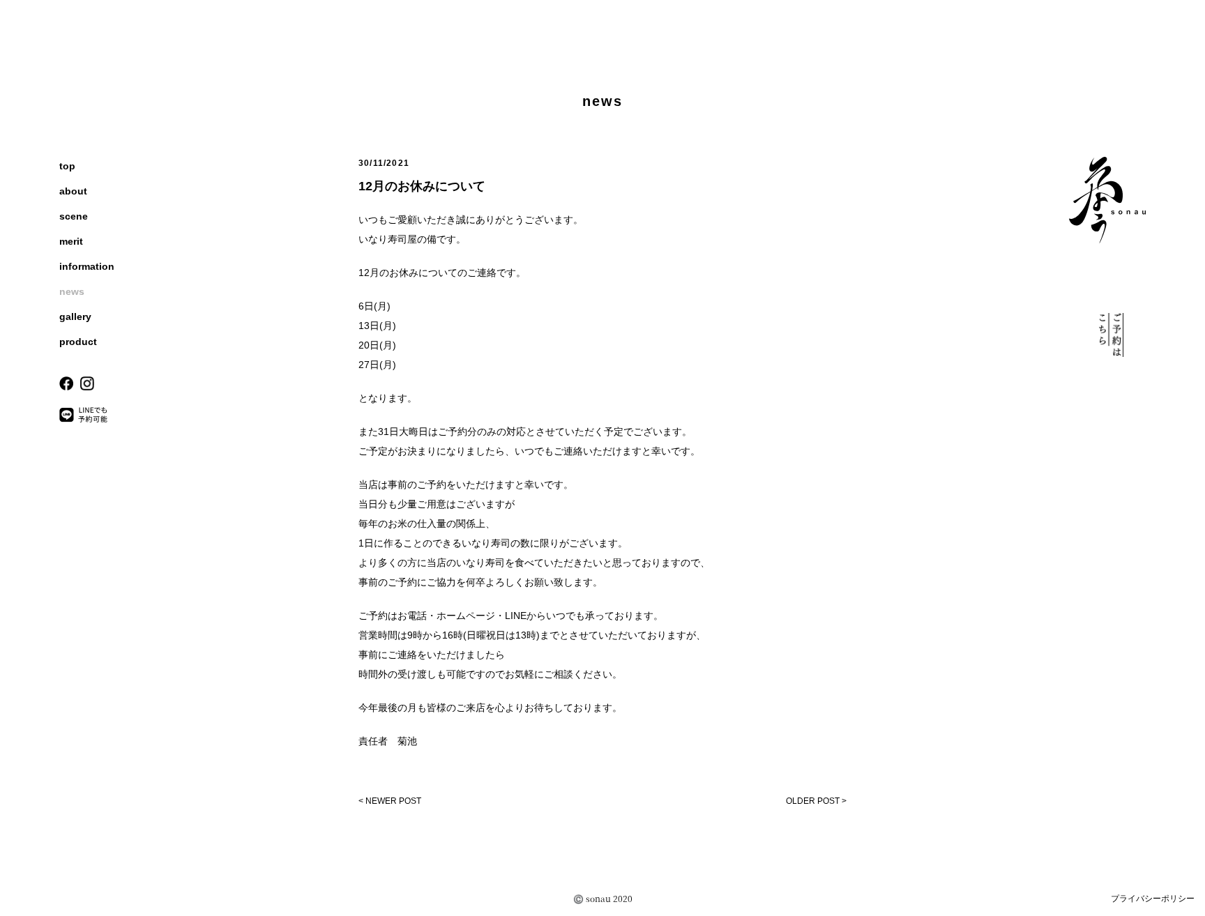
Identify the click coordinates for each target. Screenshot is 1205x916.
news (71, 291)
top (67, 165)
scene (73, 216)
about (73, 191)
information (86, 266)
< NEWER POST (389, 801)
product (78, 341)
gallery (75, 316)
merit (71, 241)
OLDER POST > (816, 801)
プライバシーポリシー (1153, 898)
